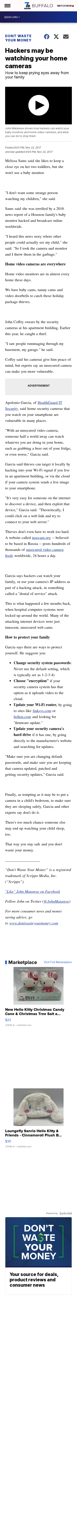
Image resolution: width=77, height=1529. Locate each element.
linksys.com (42, 710)
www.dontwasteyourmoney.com (33, 923)
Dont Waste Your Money (18, 38)
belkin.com (22, 716)
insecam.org (41, 537)
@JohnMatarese (56, 901)
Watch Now (64, 5)
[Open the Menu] (7, 5)
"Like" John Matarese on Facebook (32, 891)
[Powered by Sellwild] (65, 1213)
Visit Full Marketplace (58, 962)
